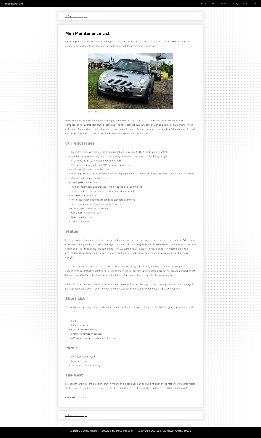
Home (204, 3)
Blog (214, 3)
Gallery (234, 3)
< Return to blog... (76, 16)
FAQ (255, 3)
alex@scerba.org (88, 430)
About (246, 3)
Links (223, 3)
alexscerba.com (124, 430)
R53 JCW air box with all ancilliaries (155, 124)
